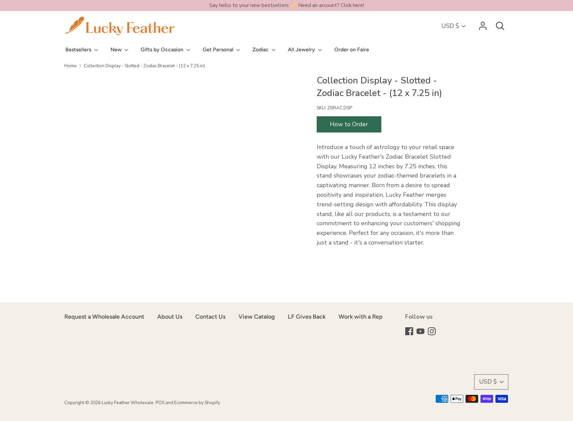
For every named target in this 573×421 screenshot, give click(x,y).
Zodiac (261, 49)
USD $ (450, 26)
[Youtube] (421, 332)
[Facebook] (409, 332)
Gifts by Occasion (163, 49)
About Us (169, 316)
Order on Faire (351, 49)
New (116, 49)
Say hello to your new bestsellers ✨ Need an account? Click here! (286, 5)
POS (160, 402)
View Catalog (256, 316)
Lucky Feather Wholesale (128, 402)
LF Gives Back (307, 316)
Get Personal (219, 49)
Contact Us (210, 316)
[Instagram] (432, 332)
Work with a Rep (361, 316)
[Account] (482, 24)
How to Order (349, 124)
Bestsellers (79, 49)
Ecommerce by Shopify (197, 402)
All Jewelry (302, 49)
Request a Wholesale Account (104, 316)
